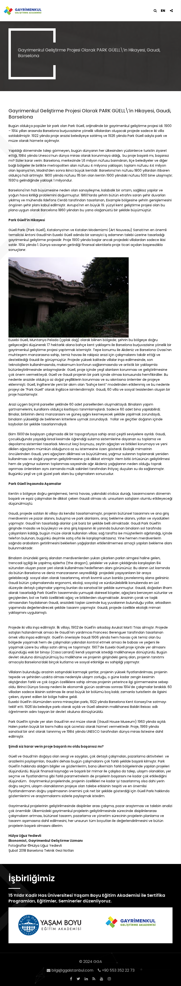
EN (163, 10)
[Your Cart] (171, 10)
